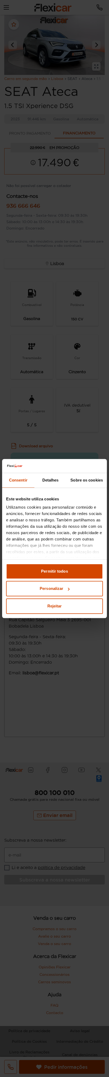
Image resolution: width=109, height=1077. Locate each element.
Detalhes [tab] (50, 480)
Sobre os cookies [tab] (86, 480)
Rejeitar (54, 606)
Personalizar (51, 588)
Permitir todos (54, 571)
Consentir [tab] (18, 480)
